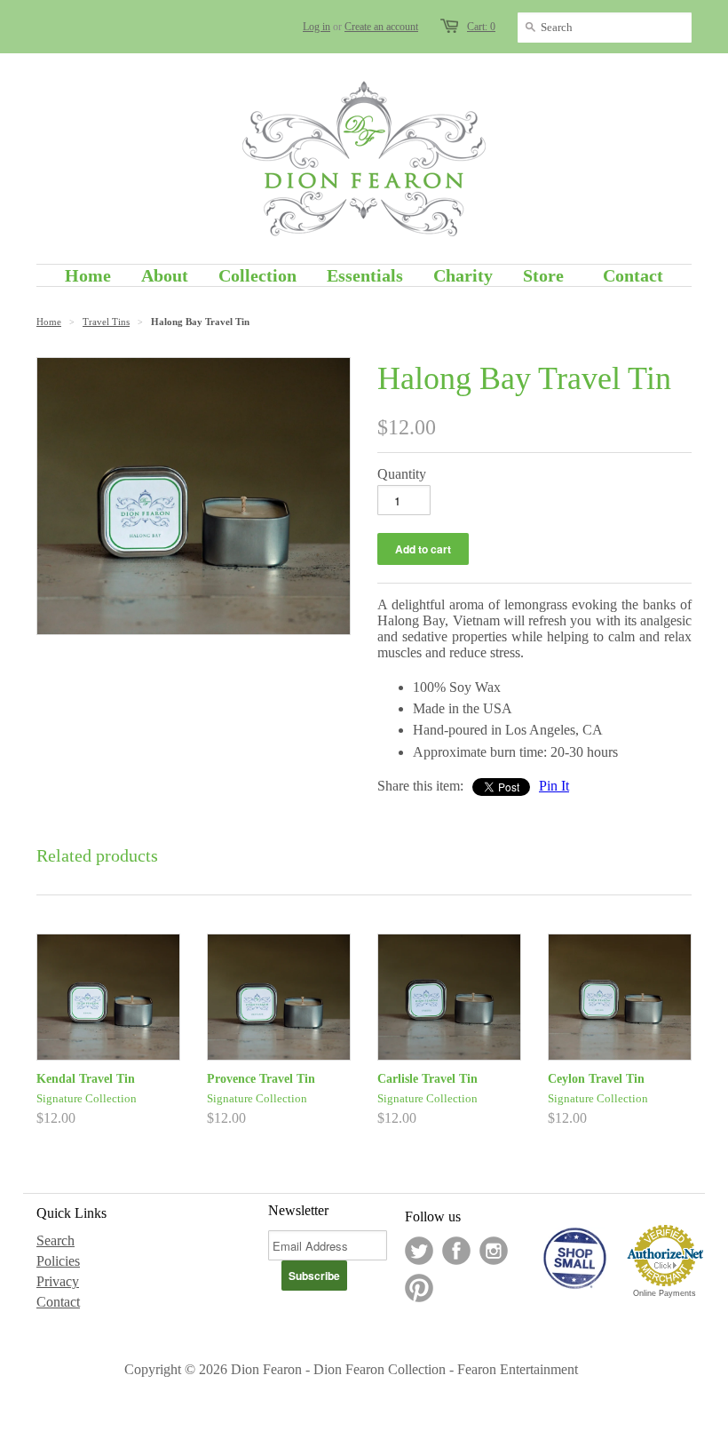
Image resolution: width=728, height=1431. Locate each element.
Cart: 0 (481, 26)
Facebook (456, 1250)
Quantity (401, 473)
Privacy (57, 1281)
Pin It (554, 785)
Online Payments (664, 1293)
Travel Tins (106, 321)
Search (55, 1240)
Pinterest (419, 1288)
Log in (316, 26)
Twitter (419, 1250)
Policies (58, 1260)
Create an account (381, 26)
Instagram (493, 1250)
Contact (58, 1301)
